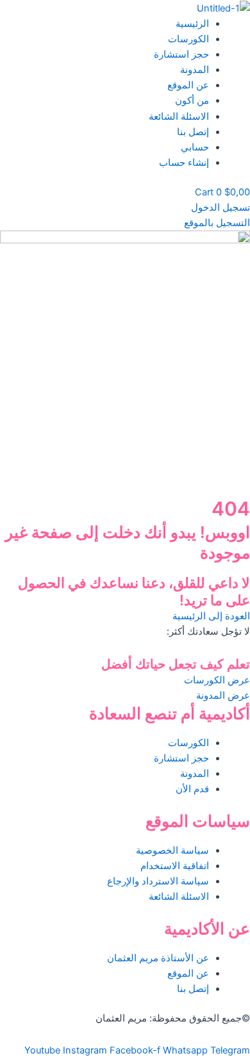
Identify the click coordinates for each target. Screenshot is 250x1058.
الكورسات (188, 39)
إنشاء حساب (184, 162)
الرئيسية (192, 23)
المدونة (194, 70)
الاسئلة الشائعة (179, 116)
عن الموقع (188, 85)
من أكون (192, 100)
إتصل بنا (193, 132)
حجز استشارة (181, 54)
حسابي (195, 147)
